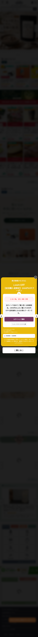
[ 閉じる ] (19, 350)
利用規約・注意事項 (11, 335)
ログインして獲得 (19, 319)
